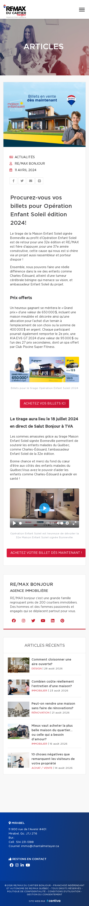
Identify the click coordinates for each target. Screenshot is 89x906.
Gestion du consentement (44, 894)
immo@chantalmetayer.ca (40, 846)
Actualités (24, 157)
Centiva (53, 900)
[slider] (31, 523)
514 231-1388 (25, 842)
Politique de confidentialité (26, 891)
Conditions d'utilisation (64, 891)
